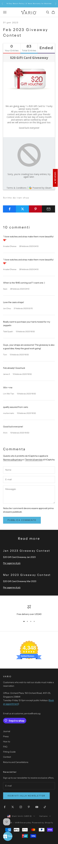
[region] (29, 610)
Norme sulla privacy (12, 459)
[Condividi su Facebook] (9, 209)
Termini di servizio (34, 459)
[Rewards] (7, 836)
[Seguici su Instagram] (20, 807)
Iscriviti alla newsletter (26, 795)
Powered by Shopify (42, 823)
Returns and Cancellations (15, 762)
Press (6, 736)
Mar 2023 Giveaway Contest (27, 574)
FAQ (5, 746)
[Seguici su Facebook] (4, 807)
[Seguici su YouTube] (36, 807)
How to (6, 741)
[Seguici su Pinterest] (28, 807)
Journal (6, 731)
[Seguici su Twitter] (12, 807)
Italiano (43, 816)
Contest (7, 756)
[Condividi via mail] (48, 209)
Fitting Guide (9, 751)
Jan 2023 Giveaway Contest (26, 550)
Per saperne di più (11, 563)
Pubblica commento (22, 520)
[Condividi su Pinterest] (35, 209)
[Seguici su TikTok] (44, 807)
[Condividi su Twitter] (22, 209)
